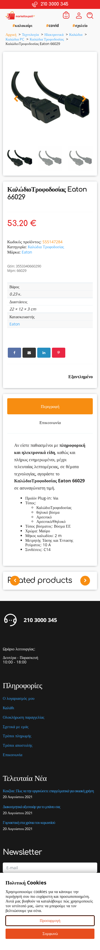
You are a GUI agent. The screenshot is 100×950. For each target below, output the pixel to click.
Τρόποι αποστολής (17, 745)
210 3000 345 (40, 620)
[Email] (29, 353)
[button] (16, 99)
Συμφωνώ (50, 933)
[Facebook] (14, 353)
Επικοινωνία (12, 755)
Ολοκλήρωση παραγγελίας (23, 717)
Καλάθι (8, 708)
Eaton (27, 252)
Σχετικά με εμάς (16, 727)
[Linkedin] (44, 353)
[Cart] (66, 15)
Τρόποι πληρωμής (17, 736)
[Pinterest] (58, 353)
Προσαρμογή (50, 920)
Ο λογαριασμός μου (18, 698)
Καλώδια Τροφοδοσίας (46, 246)
